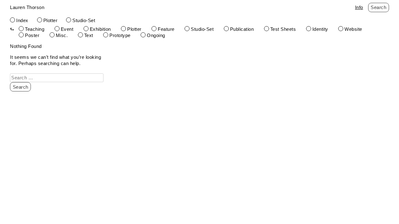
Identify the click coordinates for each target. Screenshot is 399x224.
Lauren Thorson (27, 7)
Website (353, 29)
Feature (166, 29)
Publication (242, 29)
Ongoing (156, 35)
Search (378, 7)
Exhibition (100, 29)
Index (22, 20)
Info (359, 7)
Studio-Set (83, 20)
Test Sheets (283, 29)
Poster (32, 35)
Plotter (50, 20)
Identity (320, 29)
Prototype (120, 35)
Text (88, 35)
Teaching (34, 29)
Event (67, 29)
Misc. (62, 35)
